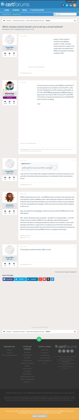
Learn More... (42, 416)
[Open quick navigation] (75, 20)
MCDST (12, 29)
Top (39, 339)
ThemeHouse (65, 362)
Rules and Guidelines (44, 361)
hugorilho (24, 29)
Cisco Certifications (27, 363)
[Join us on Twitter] (67, 5)
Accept (35, 416)
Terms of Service (44, 358)
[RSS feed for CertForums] (75, 5)
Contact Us (44, 352)
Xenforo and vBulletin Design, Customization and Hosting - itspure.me (55, 393)
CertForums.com (66, 368)
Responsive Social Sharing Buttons (65, 366)
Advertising (44, 350)
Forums (16, 10)
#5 (74, 246)
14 (14, 55)
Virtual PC (47, 90)
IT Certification (37, 10)
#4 (74, 194)
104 (5, 55)
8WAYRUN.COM (65, 365)
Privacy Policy (44, 355)
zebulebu (9, 205)
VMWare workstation (54, 92)
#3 (74, 160)
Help (44, 363)
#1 (74, 36)
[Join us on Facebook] (63, 5)
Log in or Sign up (71, 1)
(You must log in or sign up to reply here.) (66, 272)
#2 (74, 82)
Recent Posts (17, 14)
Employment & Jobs (27, 377)
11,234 (5, 103)
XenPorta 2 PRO (61, 363)
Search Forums (6, 14)
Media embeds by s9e (67, 358)
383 (14, 103)
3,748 (5, 213)
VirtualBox (38, 211)
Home (7, 10)
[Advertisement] (36, 51)
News (24, 10)
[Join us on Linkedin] (71, 5)
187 (14, 213)
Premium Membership (9, 355)
